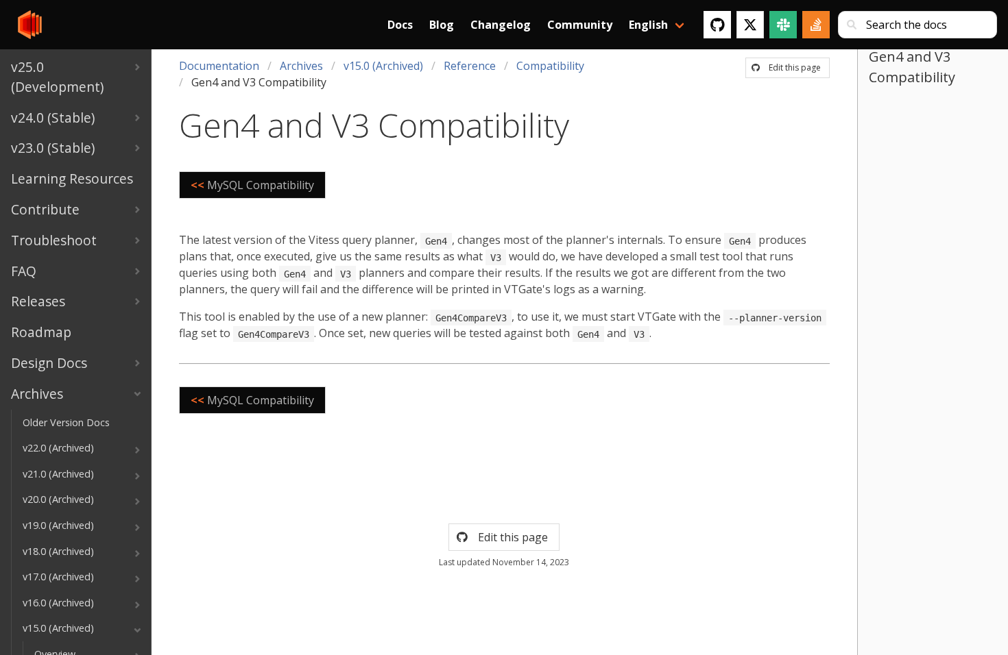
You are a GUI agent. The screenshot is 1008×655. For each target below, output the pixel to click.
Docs (400, 24)
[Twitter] (750, 24)
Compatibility (550, 65)
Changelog (500, 24)
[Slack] (783, 24)
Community (579, 24)
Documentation (219, 65)
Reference (470, 65)
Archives (301, 65)
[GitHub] (717, 24)
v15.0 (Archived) (383, 65)
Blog (441, 24)
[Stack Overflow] (816, 24)
